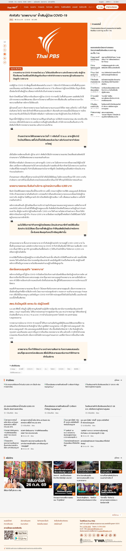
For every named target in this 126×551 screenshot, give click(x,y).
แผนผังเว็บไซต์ (8, 521)
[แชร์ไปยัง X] (4, 50)
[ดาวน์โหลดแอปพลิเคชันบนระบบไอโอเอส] (20, 533)
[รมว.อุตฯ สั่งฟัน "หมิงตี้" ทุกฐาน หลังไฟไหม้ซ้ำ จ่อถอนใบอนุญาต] (72, 423)
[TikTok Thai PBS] (106, 535)
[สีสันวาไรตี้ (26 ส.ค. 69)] (28, 474)
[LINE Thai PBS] (98, 535)
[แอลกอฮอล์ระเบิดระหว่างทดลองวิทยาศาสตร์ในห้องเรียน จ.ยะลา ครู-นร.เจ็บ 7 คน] (107, 36)
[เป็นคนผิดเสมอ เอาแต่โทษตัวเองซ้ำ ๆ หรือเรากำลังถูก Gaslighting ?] (63, 393)
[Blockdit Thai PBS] (110, 535)
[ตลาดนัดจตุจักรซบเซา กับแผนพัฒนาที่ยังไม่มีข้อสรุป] (72, 444)
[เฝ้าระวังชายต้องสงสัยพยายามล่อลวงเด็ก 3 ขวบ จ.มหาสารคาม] (88, 467)
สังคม (11, 19)
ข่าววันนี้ (21, 369)
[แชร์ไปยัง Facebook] (4, 45)
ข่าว (46, 369)
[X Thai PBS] (85, 535)
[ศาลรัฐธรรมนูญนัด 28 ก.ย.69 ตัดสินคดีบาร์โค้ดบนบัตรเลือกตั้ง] (95, 67)
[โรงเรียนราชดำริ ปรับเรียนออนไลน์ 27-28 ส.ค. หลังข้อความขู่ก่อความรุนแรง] (95, 106)
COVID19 (61, 369)
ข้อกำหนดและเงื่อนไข (42, 521)
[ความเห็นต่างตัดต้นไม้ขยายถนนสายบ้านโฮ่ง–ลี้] (111, 467)
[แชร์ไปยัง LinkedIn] (4, 58)
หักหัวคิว (76, 369)
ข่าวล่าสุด (12, 369)
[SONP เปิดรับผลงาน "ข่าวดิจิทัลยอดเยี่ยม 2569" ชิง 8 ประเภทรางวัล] (12, 433)
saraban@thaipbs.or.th (105, 531)
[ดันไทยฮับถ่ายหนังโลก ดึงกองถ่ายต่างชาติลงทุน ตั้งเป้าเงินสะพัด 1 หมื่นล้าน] (95, 81)
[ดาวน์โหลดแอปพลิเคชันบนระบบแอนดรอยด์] (20, 538)
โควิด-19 (38, 369)
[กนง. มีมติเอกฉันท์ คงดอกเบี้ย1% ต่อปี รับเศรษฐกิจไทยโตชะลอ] (95, 74)
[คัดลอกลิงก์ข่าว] (4, 62)
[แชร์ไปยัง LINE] (4, 54)
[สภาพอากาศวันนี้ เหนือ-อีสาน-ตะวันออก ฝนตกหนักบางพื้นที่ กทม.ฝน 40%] (12, 423)
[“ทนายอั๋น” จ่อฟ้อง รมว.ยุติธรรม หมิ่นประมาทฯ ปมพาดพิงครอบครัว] (95, 97)
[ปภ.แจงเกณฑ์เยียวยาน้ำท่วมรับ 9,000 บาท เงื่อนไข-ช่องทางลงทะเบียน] (22, 393)
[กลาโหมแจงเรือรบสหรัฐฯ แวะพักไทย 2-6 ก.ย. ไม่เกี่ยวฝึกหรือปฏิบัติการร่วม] (95, 89)
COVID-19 (29, 369)
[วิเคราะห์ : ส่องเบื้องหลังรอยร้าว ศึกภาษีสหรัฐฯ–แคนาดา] (64, 467)
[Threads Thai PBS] (93, 535)
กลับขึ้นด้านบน (115, 515)
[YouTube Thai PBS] (102, 535)
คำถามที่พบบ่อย (8, 524)
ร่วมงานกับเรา (24, 524)
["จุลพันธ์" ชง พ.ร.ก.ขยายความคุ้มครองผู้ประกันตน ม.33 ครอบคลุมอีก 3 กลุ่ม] (72, 433)
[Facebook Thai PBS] (81, 535)
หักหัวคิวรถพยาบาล (15, 372)
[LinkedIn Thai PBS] (114, 535)
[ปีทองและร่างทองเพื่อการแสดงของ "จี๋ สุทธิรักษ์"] (64, 489)
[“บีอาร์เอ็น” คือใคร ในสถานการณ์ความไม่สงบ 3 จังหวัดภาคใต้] (111, 489)
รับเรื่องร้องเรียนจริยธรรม (61, 521)
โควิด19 (53, 369)
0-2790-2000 (87, 527)
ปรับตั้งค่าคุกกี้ (58, 524)
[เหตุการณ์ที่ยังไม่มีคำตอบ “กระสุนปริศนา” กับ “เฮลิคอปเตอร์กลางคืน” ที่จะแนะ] (95, 59)
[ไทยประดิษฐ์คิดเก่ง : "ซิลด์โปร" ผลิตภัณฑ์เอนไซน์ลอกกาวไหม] (88, 489)
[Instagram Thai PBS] (89, 535)
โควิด (68, 369)
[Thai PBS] (12, 7)
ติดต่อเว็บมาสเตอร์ (42, 524)
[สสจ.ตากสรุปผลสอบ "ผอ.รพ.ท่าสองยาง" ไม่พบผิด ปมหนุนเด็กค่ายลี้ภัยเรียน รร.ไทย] (95, 114)
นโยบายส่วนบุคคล (25, 521)
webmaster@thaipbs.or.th (95, 529)
